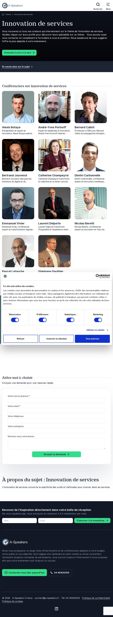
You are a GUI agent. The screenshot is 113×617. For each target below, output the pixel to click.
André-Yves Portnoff (52, 127)
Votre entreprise (16, 426)
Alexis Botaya (11, 127)
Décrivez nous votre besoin (21, 436)
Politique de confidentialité (96, 598)
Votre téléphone (16, 416)
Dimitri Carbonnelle (87, 175)
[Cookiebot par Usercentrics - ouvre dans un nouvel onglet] (98, 276)
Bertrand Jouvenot (14, 175)
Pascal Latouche (13, 271)
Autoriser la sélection (56, 339)
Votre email (14, 406)
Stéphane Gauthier (50, 271)
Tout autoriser (92, 339)
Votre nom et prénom (19, 396)
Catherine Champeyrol (53, 175)
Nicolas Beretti (84, 223)
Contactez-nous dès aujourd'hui (25, 572)
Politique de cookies (12, 601)
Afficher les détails (95, 330)
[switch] (43, 320)
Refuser (20, 339)
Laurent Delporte (49, 223)
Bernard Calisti (84, 127)
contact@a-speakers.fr (47, 598)
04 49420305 (61, 572)
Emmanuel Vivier (13, 223)
